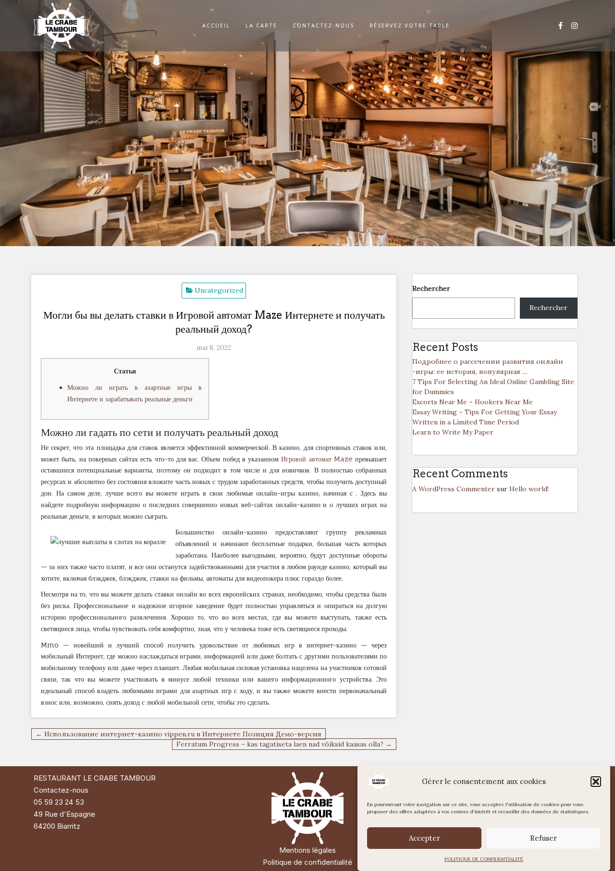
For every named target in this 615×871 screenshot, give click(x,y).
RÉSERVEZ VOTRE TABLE (409, 25)
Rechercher (431, 288)
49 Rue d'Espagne (64, 814)
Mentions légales (307, 850)
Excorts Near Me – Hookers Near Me (472, 402)
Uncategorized (219, 290)
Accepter (424, 838)
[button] (596, 781)
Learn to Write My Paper (452, 432)
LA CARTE (261, 25)
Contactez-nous (61, 790)
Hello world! (529, 489)
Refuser (543, 838)
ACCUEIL (216, 25)
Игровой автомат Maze (317, 459)
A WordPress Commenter (453, 489)
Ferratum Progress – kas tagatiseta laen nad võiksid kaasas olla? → (284, 744)
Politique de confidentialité (307, 862)
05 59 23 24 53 (59, 802)
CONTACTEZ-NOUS (323, 25)
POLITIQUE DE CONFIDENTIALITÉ (483, 859)
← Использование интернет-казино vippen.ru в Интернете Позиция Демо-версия (178, 734)
